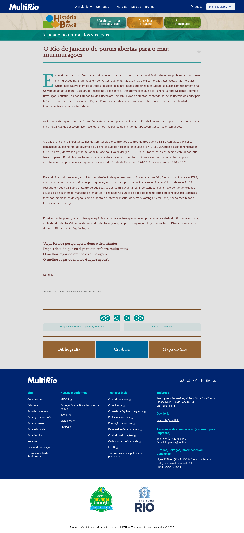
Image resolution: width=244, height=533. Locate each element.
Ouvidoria (163, 413)
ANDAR (65, 399)
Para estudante (36, 429)
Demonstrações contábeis (123, 429)
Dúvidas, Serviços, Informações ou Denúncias (180, 451)
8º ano (55, 291)
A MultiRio (82, 6)
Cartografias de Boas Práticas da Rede (79, 407)
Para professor (36, 423)
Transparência (118, 392)
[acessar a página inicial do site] (24, 6)
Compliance (115, 405)
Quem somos (35, 399)
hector (64, 414)
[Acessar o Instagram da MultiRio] (188, 380)
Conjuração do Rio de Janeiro (136, 193)
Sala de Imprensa (142, 6)
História (47, 291)
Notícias (122, 6)
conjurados (184, 152)
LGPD (112, 447)
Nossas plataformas (73, 392)
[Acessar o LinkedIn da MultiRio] (215, 380)
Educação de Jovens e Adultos (73, 291)
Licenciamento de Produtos (37, 455)
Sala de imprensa (37, 411)
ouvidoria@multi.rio (168, 420)
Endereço (163, 392)
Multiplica (66, 420)
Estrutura (32, 405)
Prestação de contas (120, 423)
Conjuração (174, 141)
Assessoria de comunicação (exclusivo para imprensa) (186, 431)
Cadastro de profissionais (123, 441)
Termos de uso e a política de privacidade (125, 455)
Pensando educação (39, 447)
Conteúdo (102, 6)
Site (30, 392)
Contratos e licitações (121, 435)
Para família (34, 435)
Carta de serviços (118, 399)
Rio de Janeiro (150, 121)
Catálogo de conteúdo (40, 417)
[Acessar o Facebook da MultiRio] (201, 380)
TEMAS (65, 426)
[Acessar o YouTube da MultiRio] (182, 380)
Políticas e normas (119, 417)
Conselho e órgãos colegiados (126, 411)
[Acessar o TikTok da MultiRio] (195, 380)
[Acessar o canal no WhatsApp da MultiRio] (208, 380)
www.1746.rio (173, 466)
